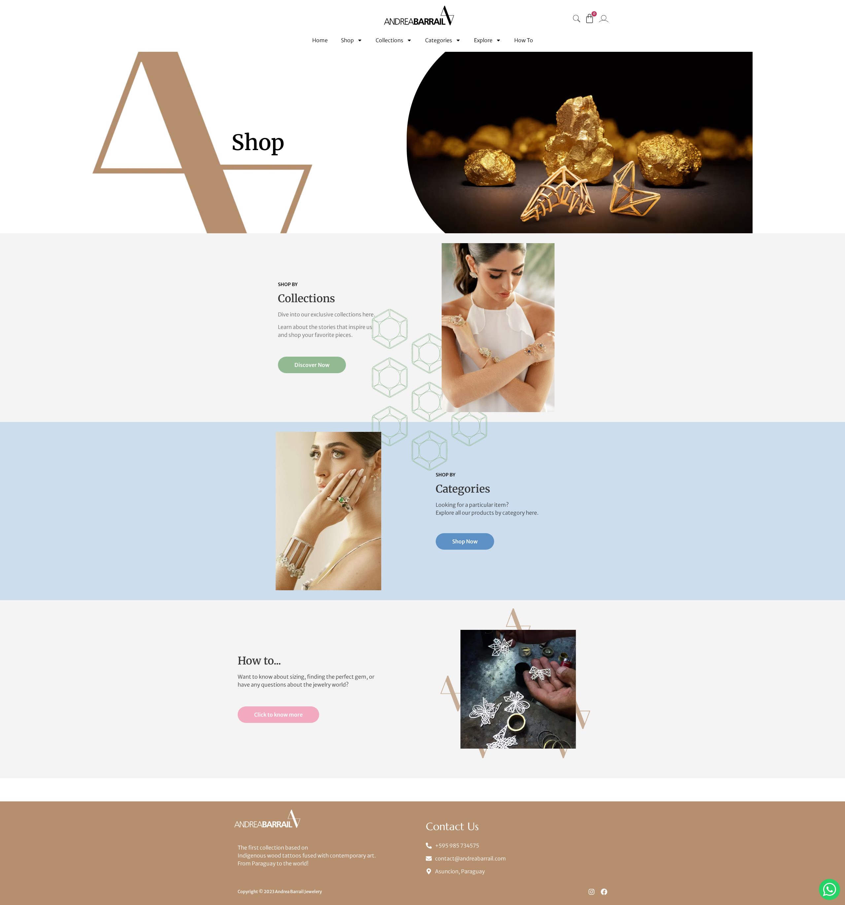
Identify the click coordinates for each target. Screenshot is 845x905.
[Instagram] (591, 892)
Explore (483, 40)
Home (320, 40)
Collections (389, 40)
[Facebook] (604, 892)
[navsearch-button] (576, 19)
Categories (438, 40)
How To (523, 40)
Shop (347, 40)
